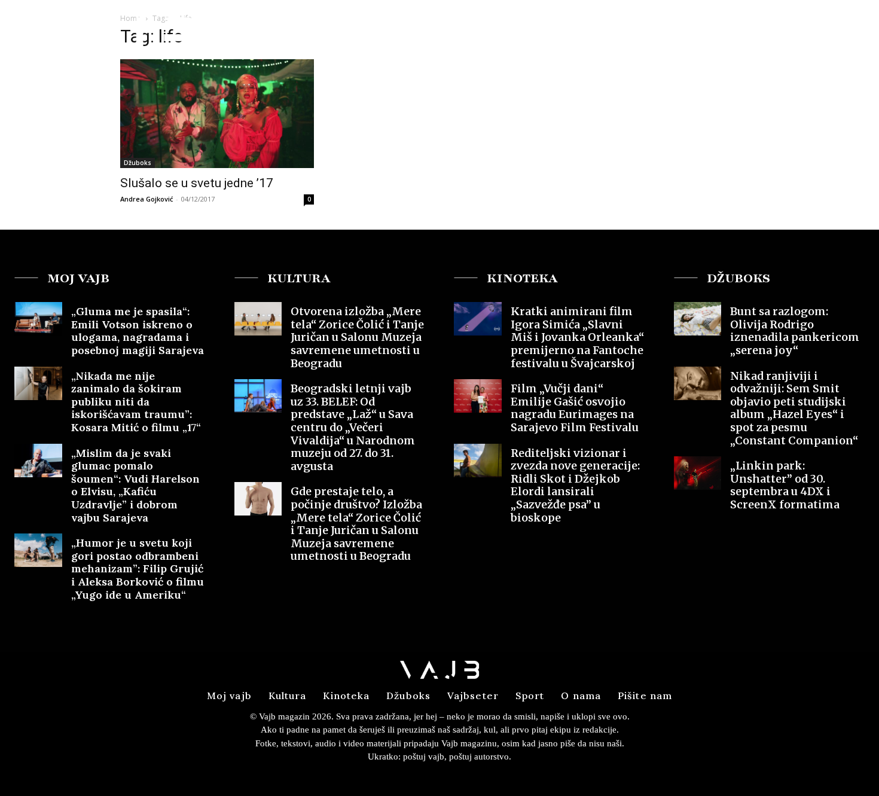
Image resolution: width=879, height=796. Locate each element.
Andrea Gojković (146, 198)
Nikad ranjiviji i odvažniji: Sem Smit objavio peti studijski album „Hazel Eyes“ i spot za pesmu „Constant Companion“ (794, 408)
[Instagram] (828, 32)
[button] (776, 32)
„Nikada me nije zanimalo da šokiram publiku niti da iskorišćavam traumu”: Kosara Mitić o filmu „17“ (136, 401)
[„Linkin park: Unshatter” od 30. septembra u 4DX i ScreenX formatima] (698, 473)
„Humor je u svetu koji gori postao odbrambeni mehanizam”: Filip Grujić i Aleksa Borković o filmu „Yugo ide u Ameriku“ (137, 568)
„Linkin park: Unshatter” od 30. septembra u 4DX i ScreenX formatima (785, 485)
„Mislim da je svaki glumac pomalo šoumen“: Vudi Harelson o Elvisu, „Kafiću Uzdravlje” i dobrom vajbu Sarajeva (135, 485)
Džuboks (137, 162)
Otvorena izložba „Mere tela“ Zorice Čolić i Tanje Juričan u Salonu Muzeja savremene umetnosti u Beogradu (357, 337)
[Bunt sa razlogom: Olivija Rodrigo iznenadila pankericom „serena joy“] (698, 319)
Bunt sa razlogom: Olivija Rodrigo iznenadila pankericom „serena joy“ (794, 330)
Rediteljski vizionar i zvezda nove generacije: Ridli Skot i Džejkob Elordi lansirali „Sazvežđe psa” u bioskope (575, 485)
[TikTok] (850, 32)
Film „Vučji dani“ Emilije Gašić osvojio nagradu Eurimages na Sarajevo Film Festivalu (575, 408)
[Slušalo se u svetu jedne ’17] (217, 113)
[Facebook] (806, 32)
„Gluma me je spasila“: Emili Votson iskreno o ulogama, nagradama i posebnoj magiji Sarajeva (137, 330)
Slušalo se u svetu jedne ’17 (196, 183)
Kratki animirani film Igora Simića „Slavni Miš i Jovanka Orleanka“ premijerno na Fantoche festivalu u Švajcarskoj (577, 337)
